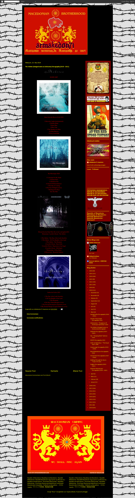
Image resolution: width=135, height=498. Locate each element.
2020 (90, 287)
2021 (90, 284)
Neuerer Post (30, 371)
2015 (90, 394)
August (93, 304)
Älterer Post (77, 371)
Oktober (93, 298)
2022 (90, 282)
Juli (92, 306)
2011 (90, 405)
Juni (92, 309)
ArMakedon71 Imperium (96, 162)
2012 (90, 402)
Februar (93, 379)
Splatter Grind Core (94, 242)
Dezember (94, 292)
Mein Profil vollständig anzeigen (96, 165)
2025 (90, 273)
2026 (90, 271)
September (94, 301)
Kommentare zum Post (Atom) (41, 375)
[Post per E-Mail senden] (61, 309)
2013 (90, 399)
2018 (90, 385)
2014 (90, 396)
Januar (93, 382)
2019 (90, 290)
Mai (92, 312)
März (92, 376)
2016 (90, 391)
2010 (90, 407)
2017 (90, 388)
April (92, 374)
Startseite (54, 371)
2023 (90, 279)
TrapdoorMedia (71, 492)
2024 (90, 276)
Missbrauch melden (93, 141)
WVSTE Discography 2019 (97, 340)
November (94, 295)
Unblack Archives (94, 256)
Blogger (85, 492)
